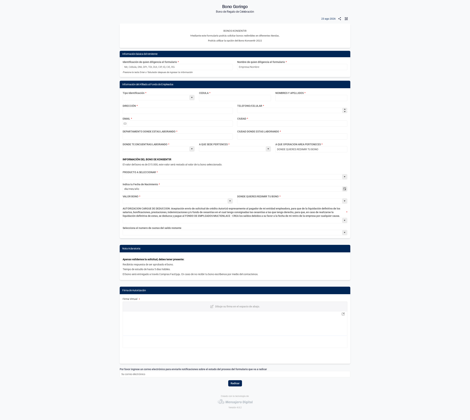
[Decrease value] (344, 111)
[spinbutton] (289, 110)
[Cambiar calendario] (344, 188)
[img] (235, 329)
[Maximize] (344, 314)
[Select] (191, 97)
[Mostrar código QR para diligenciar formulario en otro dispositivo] (347, 18)
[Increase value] (344, 109)
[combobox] (156, 97)
